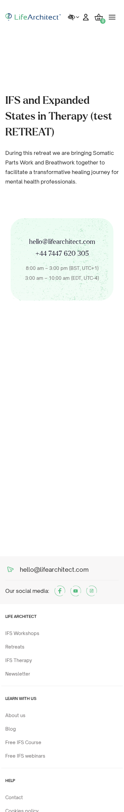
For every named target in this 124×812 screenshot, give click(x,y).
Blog (10, 729)
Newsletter (17, 674)
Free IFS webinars (25, 756)
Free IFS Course (23, 742)
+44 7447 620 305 (62, 253)
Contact (14, 797)
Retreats (14, 647)
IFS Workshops (22, 633)
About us (15, 715)
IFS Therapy (18, 660)
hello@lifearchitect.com (62, 242)
